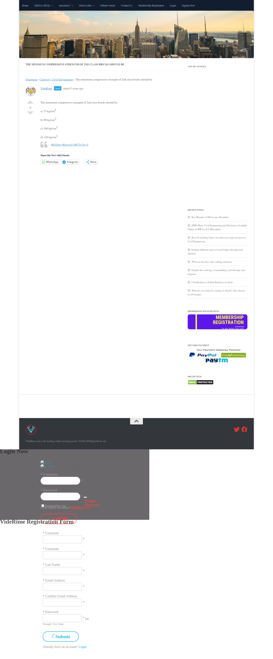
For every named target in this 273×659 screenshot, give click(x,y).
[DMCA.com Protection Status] (200, 383)
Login (173, 5)
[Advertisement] (217, 133)
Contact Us (126, 5)
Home (25, 5)
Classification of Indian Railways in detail (212, 282)
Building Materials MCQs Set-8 (69, 144)
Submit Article (107, 5)
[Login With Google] (46, 462)
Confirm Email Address (61, 596)
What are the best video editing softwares (212, 261)
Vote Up (30, 100)
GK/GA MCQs (42, 5)
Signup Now (188, 5)
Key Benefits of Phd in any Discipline (210, 217)
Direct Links (85, 5)
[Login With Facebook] (47, 466)
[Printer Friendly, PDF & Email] (157, 97)
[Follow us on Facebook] (244, 430)
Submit (63, 636)
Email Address (55, 580)
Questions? (64, 5)
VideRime (46, 88)
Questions (31, 79)
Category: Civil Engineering (56, 79)
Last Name (52, 564)
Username (50, 474)
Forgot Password (92, 503)
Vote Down (30, 114)
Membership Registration (151, 5)
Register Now (81, 507)
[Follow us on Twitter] (237, 430)
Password (50, 490)
